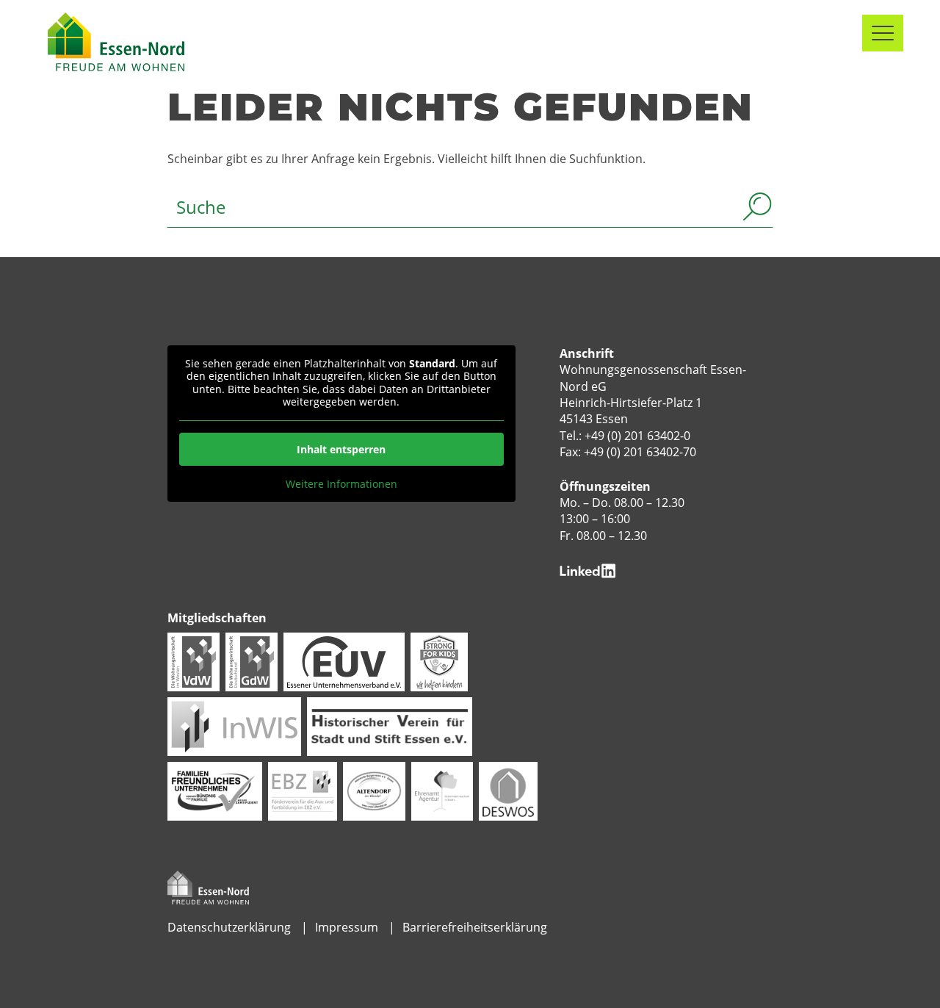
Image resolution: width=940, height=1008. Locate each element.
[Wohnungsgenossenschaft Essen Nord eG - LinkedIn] (588, 569)
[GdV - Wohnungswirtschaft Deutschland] (251, 660)
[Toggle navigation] (882, 33)
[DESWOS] (508, 790)
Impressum (346, 927)
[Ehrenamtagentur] (442, 790)
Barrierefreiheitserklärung (474, 927)
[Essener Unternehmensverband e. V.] (344, 660)
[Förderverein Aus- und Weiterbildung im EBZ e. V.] (302, 790)
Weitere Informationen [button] (341, 484)
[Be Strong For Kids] (439, 660)
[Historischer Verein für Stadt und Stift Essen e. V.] (389, 725)
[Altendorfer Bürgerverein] (374, 790)
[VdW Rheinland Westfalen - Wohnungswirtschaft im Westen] (193, 660)
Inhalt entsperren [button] (341, 449)
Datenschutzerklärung (229, 927)
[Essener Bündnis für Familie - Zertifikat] (214, 790)
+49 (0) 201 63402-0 (637, 436)
